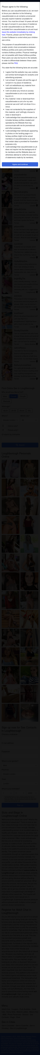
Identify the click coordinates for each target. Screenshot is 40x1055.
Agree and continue (20, 164)
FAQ (16, 63)
